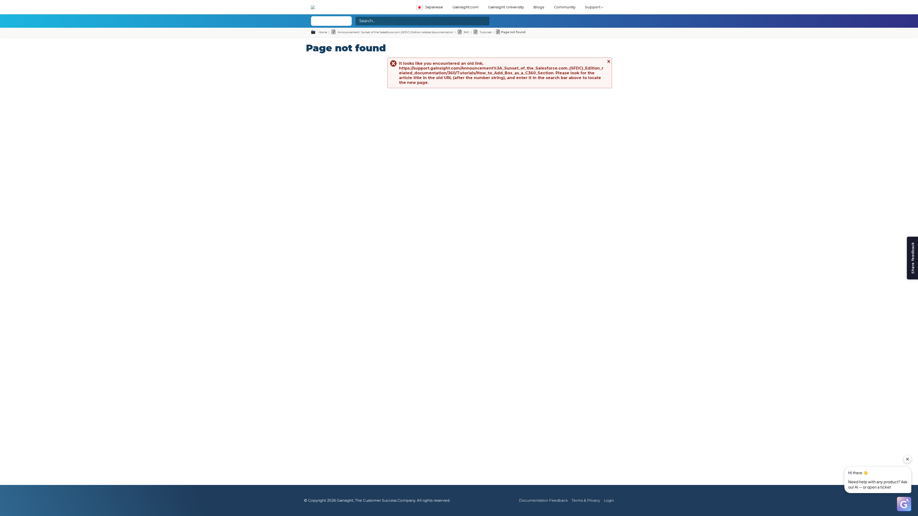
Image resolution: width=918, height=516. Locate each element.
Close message (608, 61)
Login (609, 500)
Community (564, 7)
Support (593, 7)
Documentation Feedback (543, 500)
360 (466, 32)
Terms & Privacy (586, 500)
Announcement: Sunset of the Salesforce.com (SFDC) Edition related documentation (395, 32)
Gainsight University (506, 7)
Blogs (538, 7)
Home (323, 32)
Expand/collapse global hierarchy (316, 32)
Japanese (434, 7)
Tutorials (485, 32)
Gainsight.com (466, 7)
